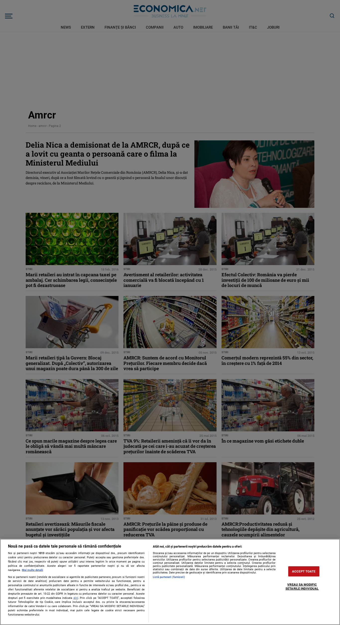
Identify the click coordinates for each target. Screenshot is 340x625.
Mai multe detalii (32, 570)
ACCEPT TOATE (304, 571)
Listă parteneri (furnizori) (169, 577)
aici (75, 598)
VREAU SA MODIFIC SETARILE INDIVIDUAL (302, 587)
